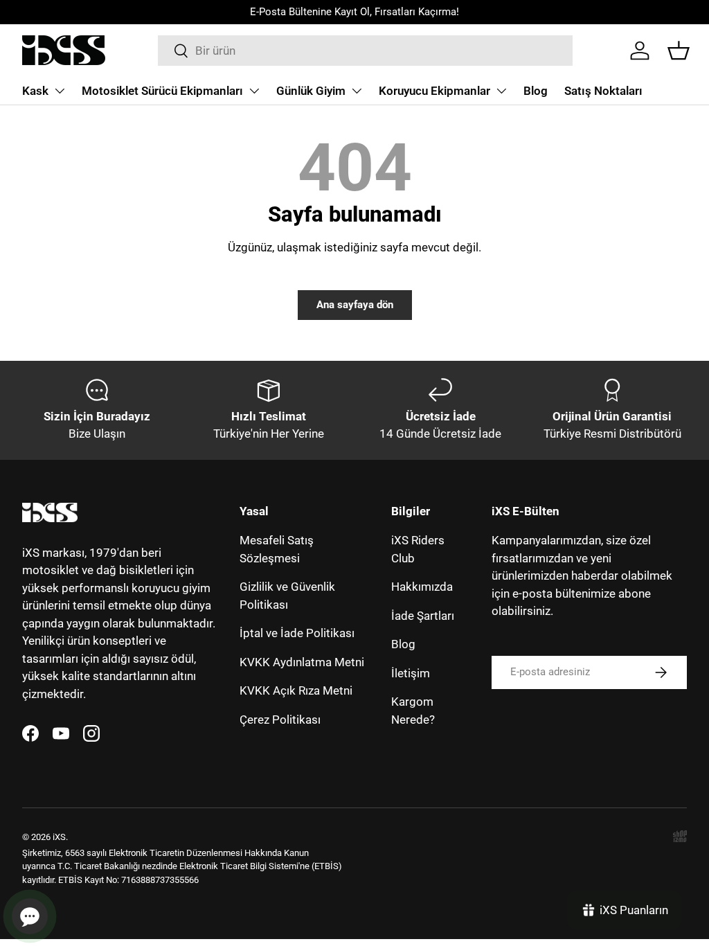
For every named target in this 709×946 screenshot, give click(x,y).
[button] (678, 50)
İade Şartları (422, 616)
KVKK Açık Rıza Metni (296, 690)
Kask (35, 91)
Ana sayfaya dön (354, 304)
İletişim (410, 673)
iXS (59, 837)
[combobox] (365, 50)
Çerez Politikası (280, 719)
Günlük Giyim (310, 91)
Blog (535, 91)
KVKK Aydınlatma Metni (302, 662)
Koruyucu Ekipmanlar (434, 91)
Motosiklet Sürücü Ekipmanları (162, 91)
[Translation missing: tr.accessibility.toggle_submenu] (59, 90)
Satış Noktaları (603, 91)
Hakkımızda (422, 587)
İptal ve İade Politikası (297, 633)
